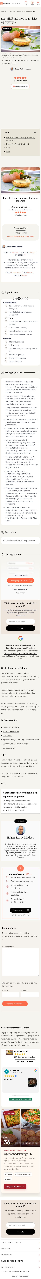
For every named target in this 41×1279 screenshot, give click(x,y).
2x (23, 299)
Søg (26, 4)
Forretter (20, 11)
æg (11, 318)
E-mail (24, 990)
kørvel (33, 766)
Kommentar (8, 947)
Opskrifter (11, 11)
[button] (15, 77)
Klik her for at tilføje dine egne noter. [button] (19, 540)
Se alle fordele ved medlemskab (20, 585)
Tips (8, 148)
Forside (3, 11)
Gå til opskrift (21, 86)
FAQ (8, 151)
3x (26, 299)
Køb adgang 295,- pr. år (19, 581)
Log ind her (20, 593)
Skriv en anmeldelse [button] (24, 1061)
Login (32, 4)
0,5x (15, 299)
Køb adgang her (19, 910)
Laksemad (7, 735)
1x (19, 299)
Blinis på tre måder (11, 727)
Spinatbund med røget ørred (15, 744)
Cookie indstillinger (7, 1271)
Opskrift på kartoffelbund (17, 144)
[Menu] (39, 3)
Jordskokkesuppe (11, 731)
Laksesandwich (10, 748)
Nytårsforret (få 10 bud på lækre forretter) (21, 739)
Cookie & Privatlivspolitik (21, 1271)
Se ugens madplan (15, 1186)
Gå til (7, 132)
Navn (5, 990)
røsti (28, 690)
